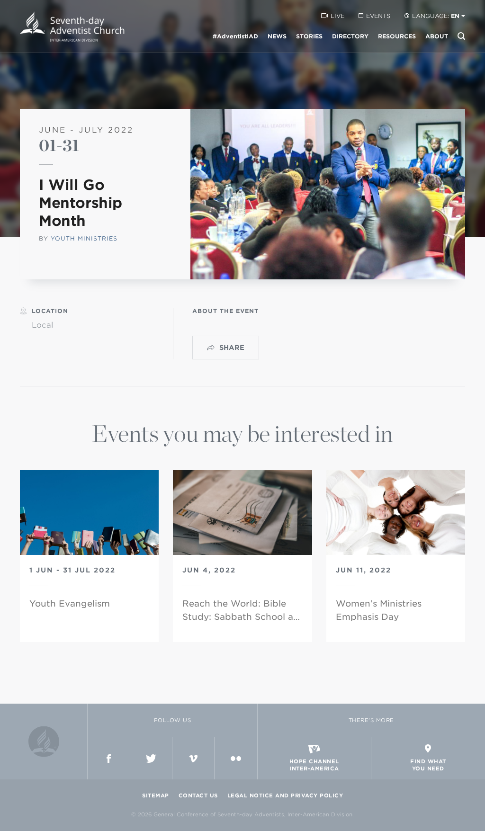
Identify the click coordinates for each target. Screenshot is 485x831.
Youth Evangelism (69, 603)
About (436, 36)
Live (337, 15)
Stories (309, 36)
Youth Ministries (84, 238)
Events (378, 15)
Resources (397, 36)
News (277, 36)
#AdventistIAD (235, 36)
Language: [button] (435, 15)
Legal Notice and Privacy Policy (285, 795)
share (231, 347)
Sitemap (155, 795)
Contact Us (198, 795)
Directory (350, 36)
